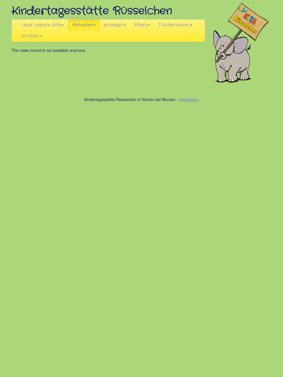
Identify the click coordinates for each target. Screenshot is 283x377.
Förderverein (174, 25)
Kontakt (30, 36)
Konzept (113, 25)
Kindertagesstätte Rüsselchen (92, 10)
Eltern (141, 25)
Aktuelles (82, 25)
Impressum (189, 99)
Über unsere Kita (41, 25)
